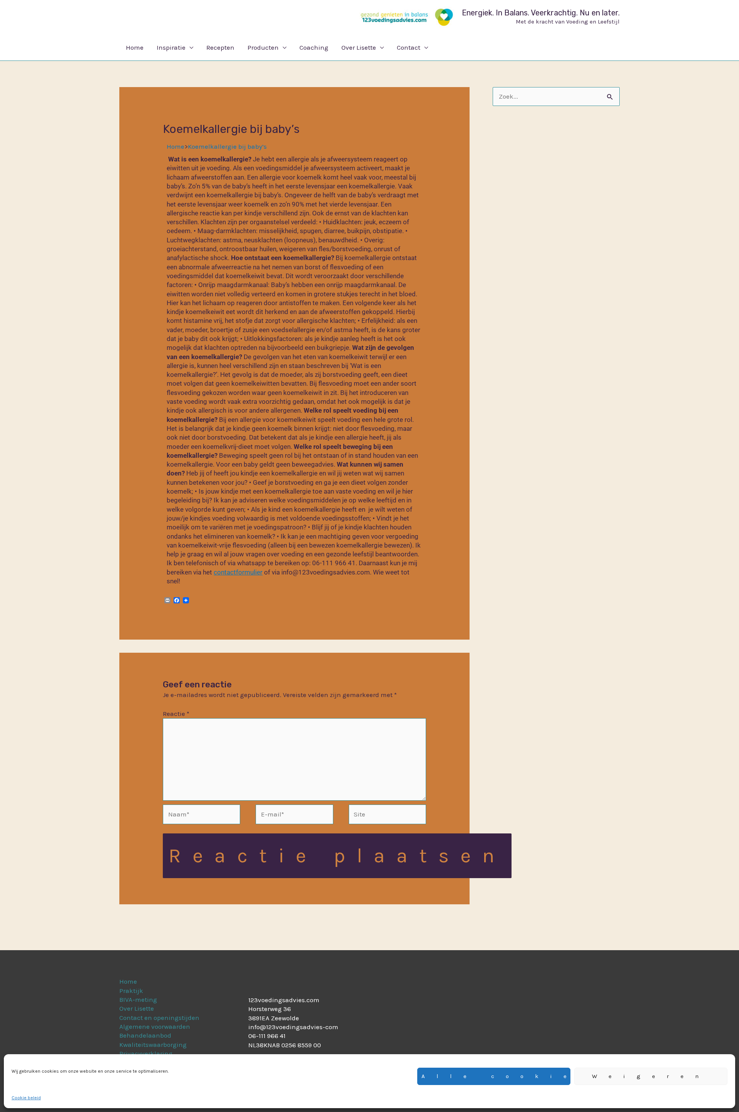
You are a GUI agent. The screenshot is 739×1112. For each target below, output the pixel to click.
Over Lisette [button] (358, 47)
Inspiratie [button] (171, 47)
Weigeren (651, 1076)
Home (135, 47)
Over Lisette (136, 1008)
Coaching (313, 47)
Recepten (220, 47)
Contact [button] (408, 47)
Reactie (176, 713)
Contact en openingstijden (159, 1017)
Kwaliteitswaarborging (153, 1044)
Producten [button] (263, 47)
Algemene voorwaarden (154, 1026)
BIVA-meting (138, 999)
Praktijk (131, 990)
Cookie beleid (26, 1097)
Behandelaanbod (145, 1035)
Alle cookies (495, 1076)
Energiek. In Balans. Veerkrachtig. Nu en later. (541, 12)
